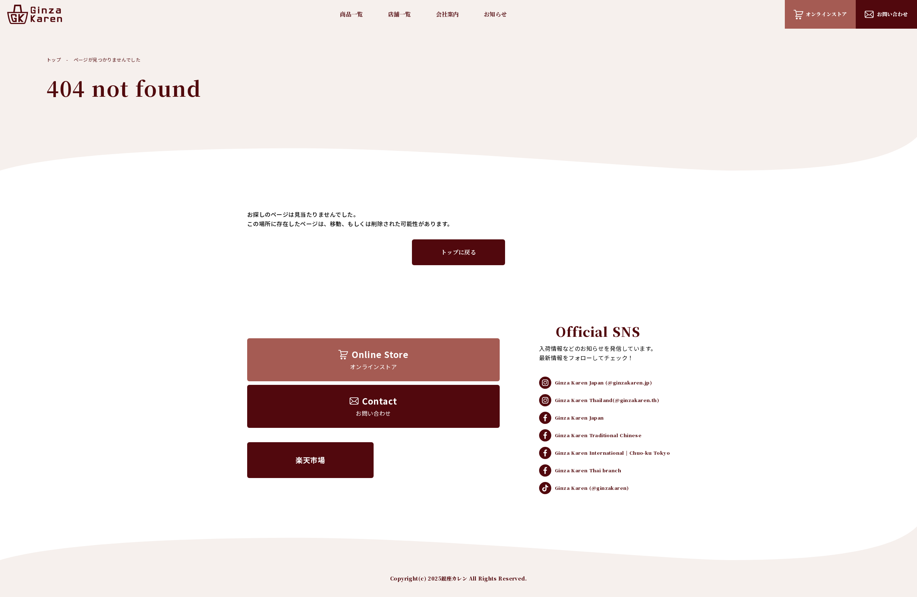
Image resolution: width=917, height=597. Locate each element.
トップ (54, 59)
